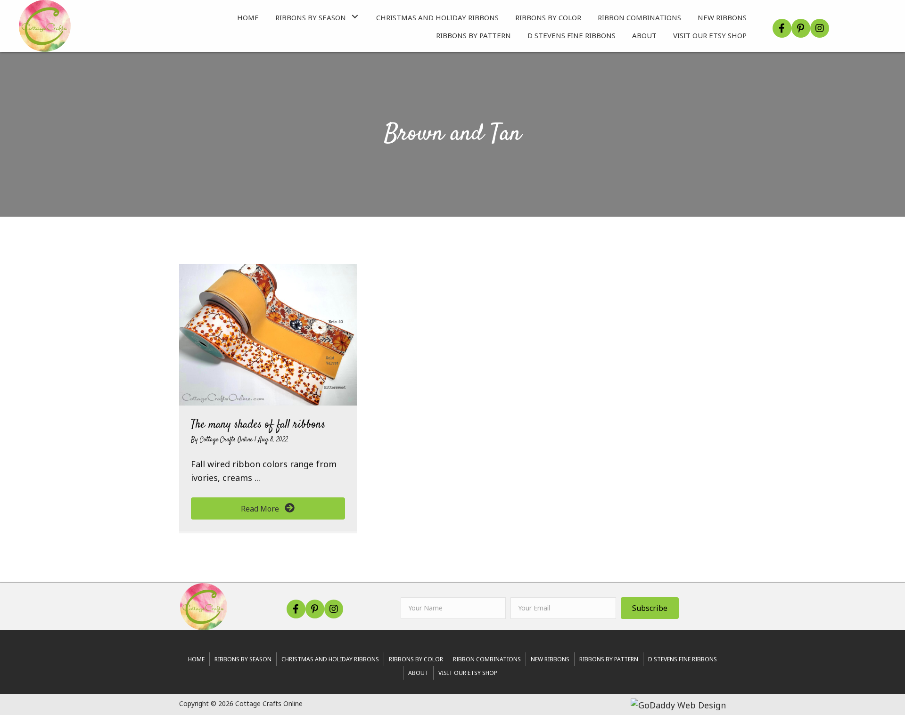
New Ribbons (550, 659)
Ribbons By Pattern (608, 659)
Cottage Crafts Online (227, 440)
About (418, 673)
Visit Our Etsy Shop (467, 673)
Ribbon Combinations (487, 659)
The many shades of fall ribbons (258, 425)
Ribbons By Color (416, 659)
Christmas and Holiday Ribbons (330, 659)
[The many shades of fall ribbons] (268, 333)
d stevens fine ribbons (682, 659)
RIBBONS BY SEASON (243, 659)
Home (196, 659)
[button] (355, 16)
